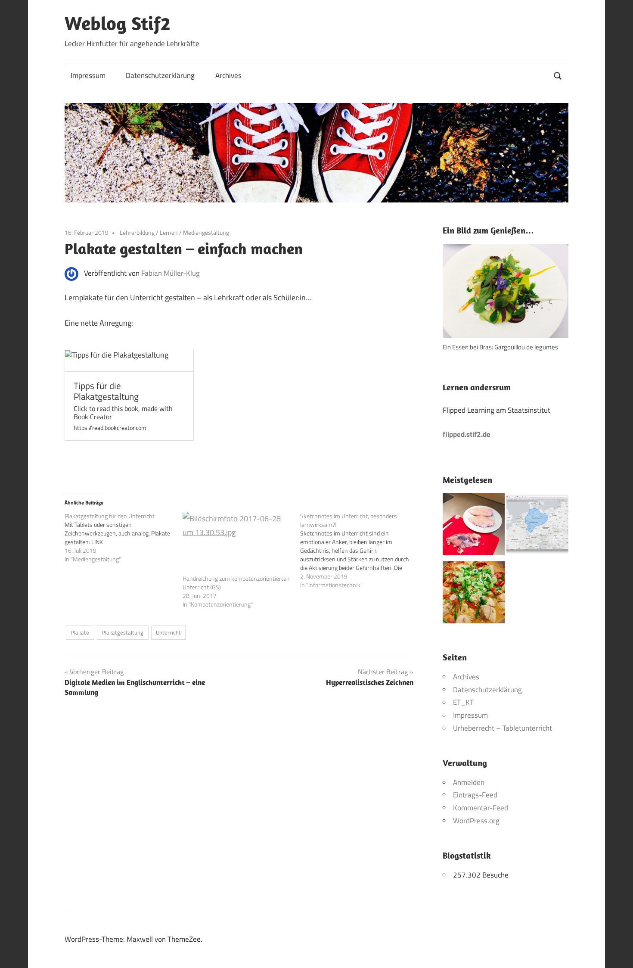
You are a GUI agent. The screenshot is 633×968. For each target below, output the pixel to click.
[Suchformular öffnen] (558, 74)
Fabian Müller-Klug (170, 273)
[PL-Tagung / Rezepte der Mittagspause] (474, 594)
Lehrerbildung (137, 232)
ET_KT (463, 702)
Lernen (169, 232)
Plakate (80, 632)
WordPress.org (476, 820)
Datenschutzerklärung (160, 75)
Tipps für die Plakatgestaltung (106, 391)
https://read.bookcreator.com (110, 428)
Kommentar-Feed (480, 807)
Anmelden (468, 782)
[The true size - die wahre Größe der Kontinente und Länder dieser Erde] (537, 526)
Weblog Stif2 (117, 23)
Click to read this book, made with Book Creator (123, 413)
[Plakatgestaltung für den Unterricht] (124, 537)
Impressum (88, 75)
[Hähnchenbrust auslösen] (474, 526)
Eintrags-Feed (475, 794)
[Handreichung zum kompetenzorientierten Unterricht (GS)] (237, 543)
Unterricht (168, 632)
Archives (228, 75)
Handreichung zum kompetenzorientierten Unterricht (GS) (236, 582)
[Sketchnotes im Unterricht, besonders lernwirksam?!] (359, 550)
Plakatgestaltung (122, 632)
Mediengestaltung (206, 232)
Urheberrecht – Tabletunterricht (502, 728)
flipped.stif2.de (466, 434)
